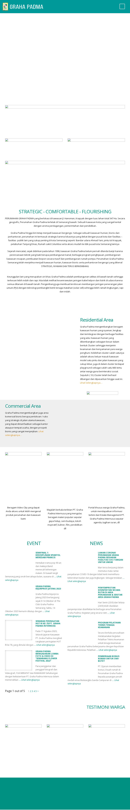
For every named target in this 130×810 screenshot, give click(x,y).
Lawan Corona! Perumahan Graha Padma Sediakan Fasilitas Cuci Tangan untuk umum (110, 557)
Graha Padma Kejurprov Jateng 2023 (48, 587)
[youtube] (65, 786)
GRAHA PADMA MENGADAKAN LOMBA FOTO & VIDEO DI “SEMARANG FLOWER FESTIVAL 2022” (47, 656)
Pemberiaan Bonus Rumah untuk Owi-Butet (108, 658)
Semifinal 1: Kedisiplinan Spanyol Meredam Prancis (48, 555)
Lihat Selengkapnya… (91, 382)
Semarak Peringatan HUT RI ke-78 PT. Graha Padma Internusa (48, 623)
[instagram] (75, 786)
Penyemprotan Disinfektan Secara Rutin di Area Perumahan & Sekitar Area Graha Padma (110, 592)
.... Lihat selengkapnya (44, 644)
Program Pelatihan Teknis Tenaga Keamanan (109, 625)
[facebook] (55, 786)
